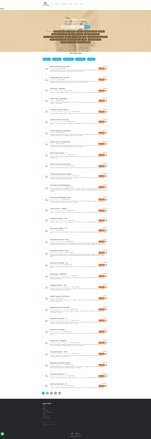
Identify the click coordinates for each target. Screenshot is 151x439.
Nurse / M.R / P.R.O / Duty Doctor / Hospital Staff (54, 36)
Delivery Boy (101, 31)
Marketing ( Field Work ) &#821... (60, 363)
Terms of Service (53, 424)
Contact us (75, 3)
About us (81, 3)
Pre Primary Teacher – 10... (59, 228)
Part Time (102, 79)
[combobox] (78, 26)
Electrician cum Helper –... (58, 329)
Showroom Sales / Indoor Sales (73, 39)
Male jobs (46, 59)
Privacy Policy (46, 410)
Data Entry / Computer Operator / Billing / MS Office (86, 31)
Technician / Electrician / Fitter (94, 39)
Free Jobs (91, 59)
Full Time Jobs (80, 59)
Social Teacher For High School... (60, 142)
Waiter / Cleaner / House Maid (83, 42)
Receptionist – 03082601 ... (59, 340)
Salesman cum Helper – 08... (59, 263)
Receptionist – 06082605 (58, 274)
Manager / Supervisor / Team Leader (91, 34)
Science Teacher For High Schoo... (61, 131)
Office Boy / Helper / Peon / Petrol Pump (73, 36)
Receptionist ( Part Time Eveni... (60, 307)
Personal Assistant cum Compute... (61, 174)
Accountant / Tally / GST (59, 31)
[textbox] (77, 27)
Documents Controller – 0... (59, 318)
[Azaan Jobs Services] (46, 4)
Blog (71, 3)
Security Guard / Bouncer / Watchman (58, 39)
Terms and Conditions (47, 412)
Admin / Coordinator (70, 31)
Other (84, 36)
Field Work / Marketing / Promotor (76, 34)
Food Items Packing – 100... (59, 218)
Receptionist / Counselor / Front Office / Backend (97, 36)
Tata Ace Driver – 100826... (59, 208)
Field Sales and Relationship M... (60, 185)
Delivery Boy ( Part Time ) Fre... (60, 77)
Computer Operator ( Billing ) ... (60, 109)
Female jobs (57, 59)
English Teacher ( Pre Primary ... (60, 296)
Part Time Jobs (68, 59)
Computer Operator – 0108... (59, 352)
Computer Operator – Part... (59, 285)
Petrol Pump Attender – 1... (59, 153)
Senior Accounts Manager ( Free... (61, 197)
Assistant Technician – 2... (58, 374)
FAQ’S (44, 414)
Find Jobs (57, 3)
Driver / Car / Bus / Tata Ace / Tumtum (60, 34)
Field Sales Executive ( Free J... (60, 239)
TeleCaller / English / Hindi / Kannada (68, 42)
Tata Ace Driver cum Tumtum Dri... (61, 164)
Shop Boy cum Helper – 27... (59, 384)
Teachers (84, 39)
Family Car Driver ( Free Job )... (60, 119)
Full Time (102, 68)
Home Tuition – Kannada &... (59, 98)
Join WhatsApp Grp (64, 3)
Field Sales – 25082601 (57, 88)
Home (52, 3)
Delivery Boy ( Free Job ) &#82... (60, 66)
